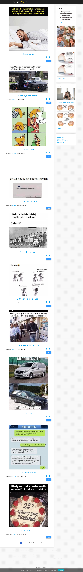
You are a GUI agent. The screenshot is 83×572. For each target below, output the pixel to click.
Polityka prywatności (57, 558)
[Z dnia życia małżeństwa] (28, 295)
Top (56, 6)
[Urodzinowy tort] (28, 527)
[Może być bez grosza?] (28, 92)
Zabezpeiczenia (28, 473)
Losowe (54, 554)
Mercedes (29, 413)
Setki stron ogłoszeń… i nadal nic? (66, 102)
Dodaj (60, 6)
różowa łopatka (61, 78)
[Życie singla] (28, 50)
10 (38, 543)
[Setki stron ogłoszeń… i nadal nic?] (66, 94)
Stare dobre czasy (29, 252)
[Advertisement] (28, 166)
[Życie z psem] (29, 146)
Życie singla (28, 54)
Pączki (59, 128)
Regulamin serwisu (56, 557)
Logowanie (67, 6)
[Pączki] (66, 115)
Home (48, 2)
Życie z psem (28, 149)
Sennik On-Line (60, 137)
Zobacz (48, 61)
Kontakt (54, 560)
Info (53, 561)
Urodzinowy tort (28, 530)
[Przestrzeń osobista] (28, 342)
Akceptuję (61, 570)
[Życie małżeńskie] (28, 198)
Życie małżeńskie (28, 201)
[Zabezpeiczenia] (28, 469)
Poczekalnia (50, 6)
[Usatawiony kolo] (66, 15)
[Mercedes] (28, 410)
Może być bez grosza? (29, 96)
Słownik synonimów (61, 139)
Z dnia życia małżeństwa (29, 299)
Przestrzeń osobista (29, 345)
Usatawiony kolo (62, 22)
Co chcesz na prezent (63, 49)
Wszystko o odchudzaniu (62, 141)
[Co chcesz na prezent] (66, 36)
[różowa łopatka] (66, 64)
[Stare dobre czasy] (28, 248)
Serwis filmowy (60, 142)
